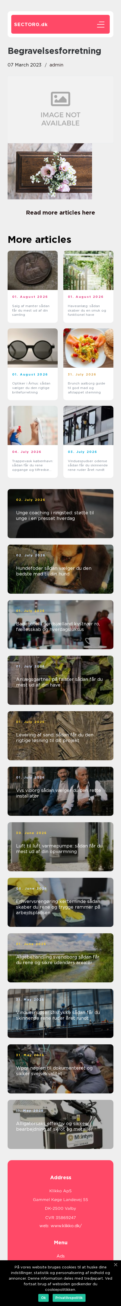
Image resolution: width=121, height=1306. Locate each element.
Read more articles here (60, 212)
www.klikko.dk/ (66, 1225)
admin (56, 65)
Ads (61, 1256)
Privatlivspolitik (69, 1298)
